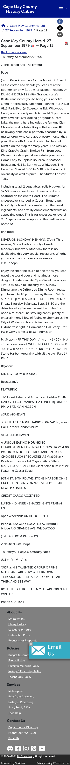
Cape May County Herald (27, 26)
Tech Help (14, 713)
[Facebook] (60, 21)
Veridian (20, 763)
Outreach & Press (19, 635)
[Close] (31, 644)
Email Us (13, 738)
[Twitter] (60, 28)
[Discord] (10, 748)
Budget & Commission (22, 655)
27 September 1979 (18, 30)
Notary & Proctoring (20, 702)
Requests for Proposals (22, 640)
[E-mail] (60, 34)
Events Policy (16, 660)
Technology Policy (19, 677)
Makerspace (15, 691)
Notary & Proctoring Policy (24, 671)
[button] (62, 8)
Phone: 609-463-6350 (22, 733)
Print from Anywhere (21, 696)
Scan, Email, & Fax (19, 707)
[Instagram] (26, 748)
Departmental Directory (23, 727)
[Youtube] (42, 748)
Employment (16, 618)
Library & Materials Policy (23, 666)
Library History (17, 624)
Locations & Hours (19, 629)
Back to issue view (14, 52)
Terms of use (61, 763)
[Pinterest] (33, 748)
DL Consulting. (25, 756)
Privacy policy (44, 763)
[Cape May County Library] (3, 27)
